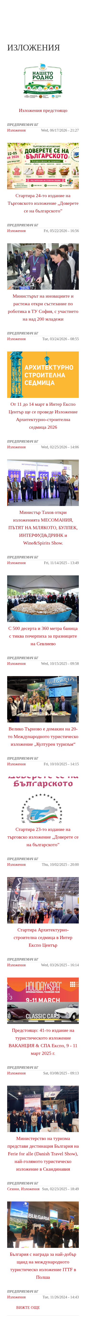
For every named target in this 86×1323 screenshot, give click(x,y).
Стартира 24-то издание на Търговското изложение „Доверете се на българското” (43, 203)
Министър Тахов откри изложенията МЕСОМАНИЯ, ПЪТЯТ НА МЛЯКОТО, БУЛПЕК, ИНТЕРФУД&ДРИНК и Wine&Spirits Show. (43, 483)
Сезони (13, 1189)
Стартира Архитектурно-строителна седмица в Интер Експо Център (43, 900)
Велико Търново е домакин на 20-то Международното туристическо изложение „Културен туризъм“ (43, 736)
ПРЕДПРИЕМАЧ (17, 13)
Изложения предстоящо (43, 80)
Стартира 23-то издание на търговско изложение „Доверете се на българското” (43, 837)
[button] (76, 9)
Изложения (16, 130)
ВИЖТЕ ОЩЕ (28, 1308)
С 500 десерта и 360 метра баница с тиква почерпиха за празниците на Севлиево (43, 636)
